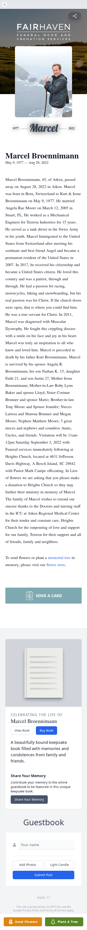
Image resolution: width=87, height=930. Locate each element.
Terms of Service (55, 910)
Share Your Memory (29, 799)
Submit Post (43, 875)
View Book (21, 730)
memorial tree (59, 557)
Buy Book (46, 730)
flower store (55, 564)
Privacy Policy (31, 910)
